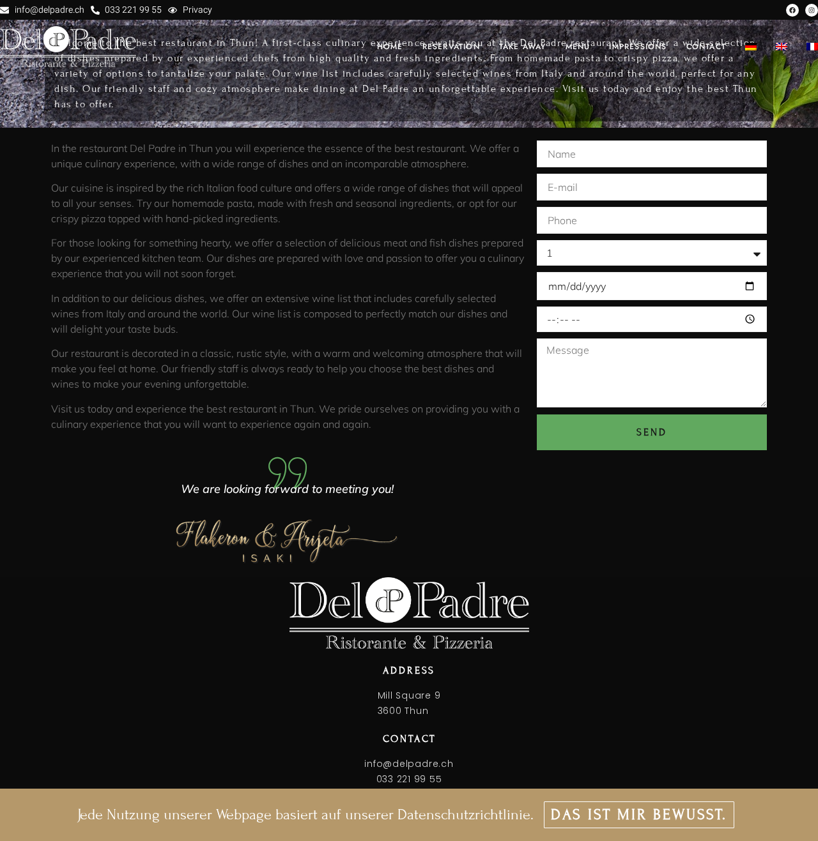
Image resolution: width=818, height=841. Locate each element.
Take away (522, 46)
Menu (578, 46)
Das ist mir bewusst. (639, 814)
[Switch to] (751, 46)
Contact (706, 46)
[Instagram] (811, 10)
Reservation (451, 46)
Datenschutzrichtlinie (463, 814)
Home (390, 46)
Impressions (638, 46)
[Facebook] (792, 10)
